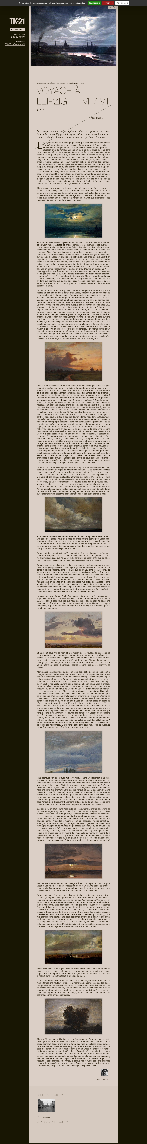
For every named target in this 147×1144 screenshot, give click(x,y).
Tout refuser (108, 3)
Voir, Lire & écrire (49, 83)
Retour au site (18, 29)
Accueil (39, 83)
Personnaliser (122, 3)
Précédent (46, 1117)
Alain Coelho (97, 118)
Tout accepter (94, 3)
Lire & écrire (18, 36)
